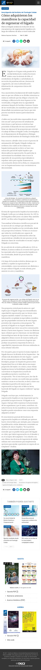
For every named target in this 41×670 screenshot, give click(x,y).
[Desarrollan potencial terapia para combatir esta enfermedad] (29, 510)
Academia (5, 8)
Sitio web (10, 640)
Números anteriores (14, 596)
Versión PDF (11, 636)
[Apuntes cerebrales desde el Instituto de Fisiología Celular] (11, 530)
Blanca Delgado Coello (11, 480)
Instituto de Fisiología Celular (9, 482)
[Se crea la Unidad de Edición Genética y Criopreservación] (11, 510)
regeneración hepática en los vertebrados (12, 485)
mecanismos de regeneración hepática (28, 482)
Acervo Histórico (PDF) (15, 600)
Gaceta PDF (11, 592)
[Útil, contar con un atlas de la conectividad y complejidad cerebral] (29, 530)
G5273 (20, 480)
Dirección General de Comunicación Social (20, 666)
